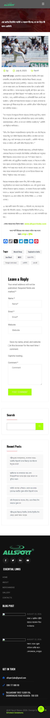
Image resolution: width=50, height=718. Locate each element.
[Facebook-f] (6, 560)
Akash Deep (18, 251)
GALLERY (6, 593)
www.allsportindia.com (35, 224)
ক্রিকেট (36, 70)
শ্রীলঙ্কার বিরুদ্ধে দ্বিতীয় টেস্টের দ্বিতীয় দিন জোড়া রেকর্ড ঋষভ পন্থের (24, 513)
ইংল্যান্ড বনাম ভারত (11, 262)
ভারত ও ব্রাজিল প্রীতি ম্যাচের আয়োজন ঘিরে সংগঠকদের (34, 622)
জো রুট (35, 262)
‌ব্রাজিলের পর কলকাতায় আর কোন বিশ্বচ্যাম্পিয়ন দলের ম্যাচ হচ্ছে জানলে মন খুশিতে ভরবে (23, 476)
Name (11, 298)
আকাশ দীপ (30, 257)
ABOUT (6, 582)
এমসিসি (25, 262)
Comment (13, 362)
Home (5, 577)
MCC (19, 257)
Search (11, 415)
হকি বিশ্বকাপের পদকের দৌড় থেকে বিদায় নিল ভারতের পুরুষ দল (24, 501)
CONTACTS (7, 598)
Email (11, 311)
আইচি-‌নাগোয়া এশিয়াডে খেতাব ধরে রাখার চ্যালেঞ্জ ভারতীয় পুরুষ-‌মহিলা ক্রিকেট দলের (23, 489)
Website (12, 324)
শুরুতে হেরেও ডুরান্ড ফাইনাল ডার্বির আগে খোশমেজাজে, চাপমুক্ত (34, 647)
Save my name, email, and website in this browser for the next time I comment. (25, 345)
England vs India (34, 251)
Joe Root (9, 257)
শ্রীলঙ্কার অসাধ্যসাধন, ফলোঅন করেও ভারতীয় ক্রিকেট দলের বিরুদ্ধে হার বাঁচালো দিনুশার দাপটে (23, 461)
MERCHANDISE (9, 587)
